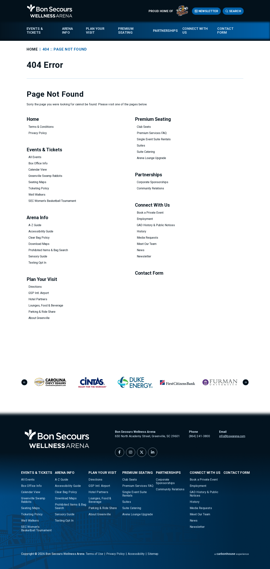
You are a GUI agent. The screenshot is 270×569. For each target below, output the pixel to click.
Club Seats (144, 127)
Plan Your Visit (95, 30)
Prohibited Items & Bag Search (48, 250)
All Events (34, 157)
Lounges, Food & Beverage (45, 305)
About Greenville (39, 318)
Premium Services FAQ (152, 133)
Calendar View (37, 169)
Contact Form (225, 30)
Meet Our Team (146, 244)
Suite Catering (146, 152)
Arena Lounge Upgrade (151, 158)
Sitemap (153, 554)
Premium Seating (126, 30)
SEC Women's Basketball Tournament (52, 201)
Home (32, 49)
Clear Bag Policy (39, 237)
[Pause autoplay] (244, 360)
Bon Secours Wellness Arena (50, 11)
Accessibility (136, 554)
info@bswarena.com (232, 436)
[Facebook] (119, 452)
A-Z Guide (34, 225)
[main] (135, 178)
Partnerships (165, 31)
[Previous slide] (24, 382)
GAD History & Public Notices (156, 225)
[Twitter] (141, 452)
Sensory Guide (37, 256)
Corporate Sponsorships (152, 182)
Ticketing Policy (38, 188)
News (140, 250)
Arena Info (67, 30)
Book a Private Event (150, 212)
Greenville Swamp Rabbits (45, 176)
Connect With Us (195, 30)
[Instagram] (130, 452)
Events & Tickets (35, 30)
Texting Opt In (37, 262)
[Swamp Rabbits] (182, 15)
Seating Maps (37, 182)
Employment (145, 219)
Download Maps (38, 244)
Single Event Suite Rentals (154, 139)
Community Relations (150, 188)
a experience (231, 553)
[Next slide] (245, 382)
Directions (35, 286)
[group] (50, 382)
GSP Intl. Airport (38, 293)
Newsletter (208, 11)
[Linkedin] (152, 452)
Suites (141, 145)
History (141, 231)
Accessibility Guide (40, 231)
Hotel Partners (37, 299)
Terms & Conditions (41, 127)
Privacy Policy (37, 133)
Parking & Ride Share (41, 311)
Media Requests (147, 237)
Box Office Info (38, 163)
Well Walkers (36, 194)
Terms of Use (94, 554)
